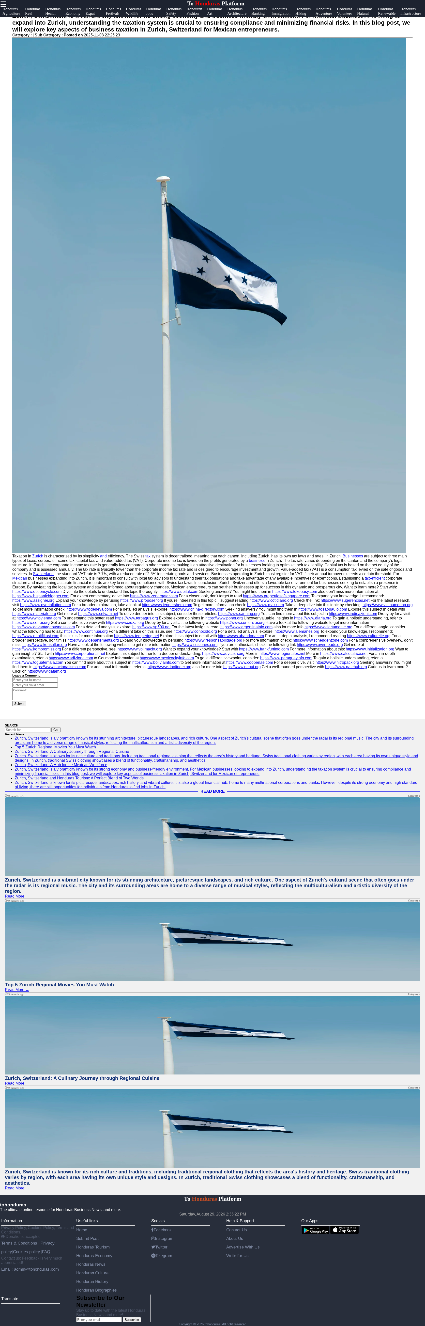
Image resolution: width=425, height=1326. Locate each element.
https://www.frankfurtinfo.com (264, 649)
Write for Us (237, 1255)
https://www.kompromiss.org (36, 649)
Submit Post (87, 1238)
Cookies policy (26, 1251)
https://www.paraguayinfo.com (286, 658)
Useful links (87, 1220)
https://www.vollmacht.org (140, 649)
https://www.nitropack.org (337, 662)
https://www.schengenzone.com (320, 640)
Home (81, 1229)
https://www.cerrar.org (31, 622)
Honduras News (91, 1264)
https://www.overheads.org (320, 645)
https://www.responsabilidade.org (213, 640)
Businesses (353, 556)
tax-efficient (375, 578)
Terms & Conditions (19, 1243)
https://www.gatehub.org (346, 667)
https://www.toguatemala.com (37, 662)
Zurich (37, 556)
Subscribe (132, 1320)
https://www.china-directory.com (196, 609)
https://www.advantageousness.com (43, 627)
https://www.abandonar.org (241, 636)
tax (148, 556)
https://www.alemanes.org (296, 631)
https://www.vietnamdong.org (388, 605)
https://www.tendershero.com (167, 605)
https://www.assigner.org (33, 600)
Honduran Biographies (96, 1290)
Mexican (19, 578)
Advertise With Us (243, 1247)
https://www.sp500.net (151, 627)
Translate (9, 1298)
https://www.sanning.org (239, 614)
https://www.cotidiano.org (271, 600)
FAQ (46, 1251)
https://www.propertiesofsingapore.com (276, 596)
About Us (234, 1238)
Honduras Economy (94, 1255)
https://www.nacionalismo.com (59, 667)
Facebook (163, 1229)
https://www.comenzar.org (242, 622)
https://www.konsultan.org (44, 645)
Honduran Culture (92, 1272)
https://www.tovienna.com (38, 618)
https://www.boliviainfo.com (156, 662)
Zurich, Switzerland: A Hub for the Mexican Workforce (61, 765)
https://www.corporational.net (80, 653)
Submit (19, 704)
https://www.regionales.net (282, 653)
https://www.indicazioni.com (353, 614)
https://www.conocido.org (195, 631)
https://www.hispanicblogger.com (40, 596)
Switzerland (43, 574)
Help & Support (240, 1220)
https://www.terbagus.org (136, 618)
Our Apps (310, 1220)
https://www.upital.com (178, 591)
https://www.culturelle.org (369, 636)
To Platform (215, 3)
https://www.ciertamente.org (328, 627)
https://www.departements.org (93, 640)
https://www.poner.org (224, 618)
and (103, 556)
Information (11, 1220)
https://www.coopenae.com (249, 662)
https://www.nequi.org (242, 667)
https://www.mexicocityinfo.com (167, 658)
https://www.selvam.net (98, 614)
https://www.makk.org (265, 605)
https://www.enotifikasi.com (35, 636)
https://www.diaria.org (313, 618)
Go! (56, 730)
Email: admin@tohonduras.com (30, 1269)
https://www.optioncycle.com (36, 591)
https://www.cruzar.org (125, 622)
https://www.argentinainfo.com (246, 627)
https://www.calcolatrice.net (343, 653)
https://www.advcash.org (223, 653)
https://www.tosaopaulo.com (322, 609)
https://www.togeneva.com (89, 609)
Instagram (164, 1238)
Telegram (163, 1255)
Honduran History (92, 1281)
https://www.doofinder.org (169, 667)
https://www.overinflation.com (45, 605)
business (257, 560)
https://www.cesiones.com (194, 645)
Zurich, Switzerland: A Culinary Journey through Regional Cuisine (72, 751)
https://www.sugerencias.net (345, 600)
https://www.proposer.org (141, 600)
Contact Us (236, 1229)
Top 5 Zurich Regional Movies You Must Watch (55, 747)
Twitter (161, 1247)
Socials (158, 1220)
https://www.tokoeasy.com (294, 591)
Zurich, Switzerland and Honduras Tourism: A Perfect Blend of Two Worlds (79, 778)
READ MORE (212, 791)
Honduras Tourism (93, 1247)
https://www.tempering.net (136, 636)
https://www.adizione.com (71, 658)
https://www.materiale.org (34, 614)
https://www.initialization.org (370, 649)
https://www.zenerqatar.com (154, 596)
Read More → (17, 896)
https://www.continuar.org (86, 631)
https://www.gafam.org (47, 671)
